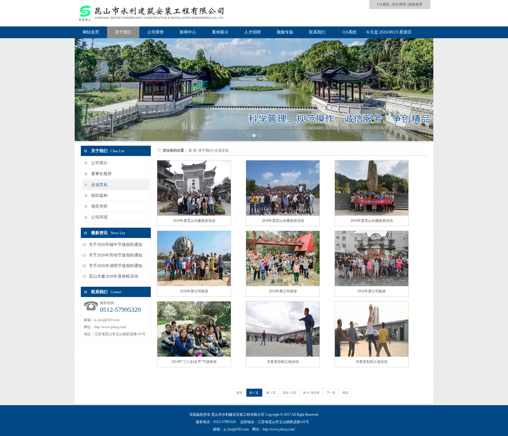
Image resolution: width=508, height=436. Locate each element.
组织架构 (99, 195)
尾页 (345, 392)
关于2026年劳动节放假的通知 (115, 255)
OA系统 (383, 4)
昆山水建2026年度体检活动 (113, 276)
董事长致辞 (101, 174)
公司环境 (99, 217)
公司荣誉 (155, 32)
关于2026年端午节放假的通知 (115, 244)
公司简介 (99, 163)
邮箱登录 (415, 4)
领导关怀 (99, 206)
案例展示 (220, 32)
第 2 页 (270, 392)
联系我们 (317, 32)
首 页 (192, 150)
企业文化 (99, 184)
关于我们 (123, 32)
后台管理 (399, 4)
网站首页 (91, 32)
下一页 (331, 392)
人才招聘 (252, 32)
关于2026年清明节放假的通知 (115, 266)
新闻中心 (188, 32)
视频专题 (285, 32)
